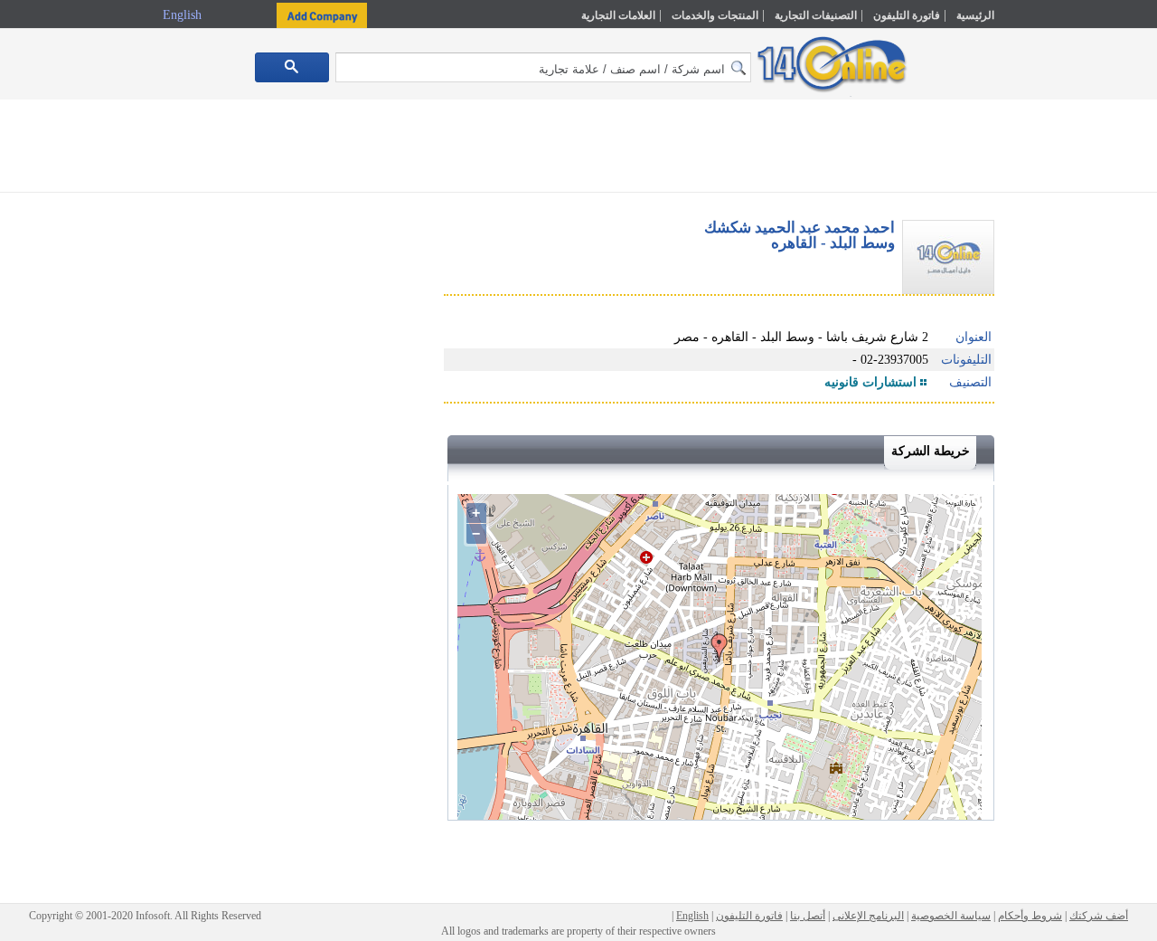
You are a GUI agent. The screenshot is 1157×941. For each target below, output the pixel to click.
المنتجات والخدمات (715, 15)
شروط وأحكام (1030, 915)
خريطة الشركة (930, 451)
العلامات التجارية (618, 15)
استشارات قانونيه (870, 382)
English (184, 15)
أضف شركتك (1098, 915)
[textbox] (543, 67)
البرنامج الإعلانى (868, 915)
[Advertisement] (1073, 386)
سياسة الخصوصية (951, 915)
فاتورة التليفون (906, 15)
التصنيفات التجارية (816, 15)
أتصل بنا (807, 915)
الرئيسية (975, 15)
